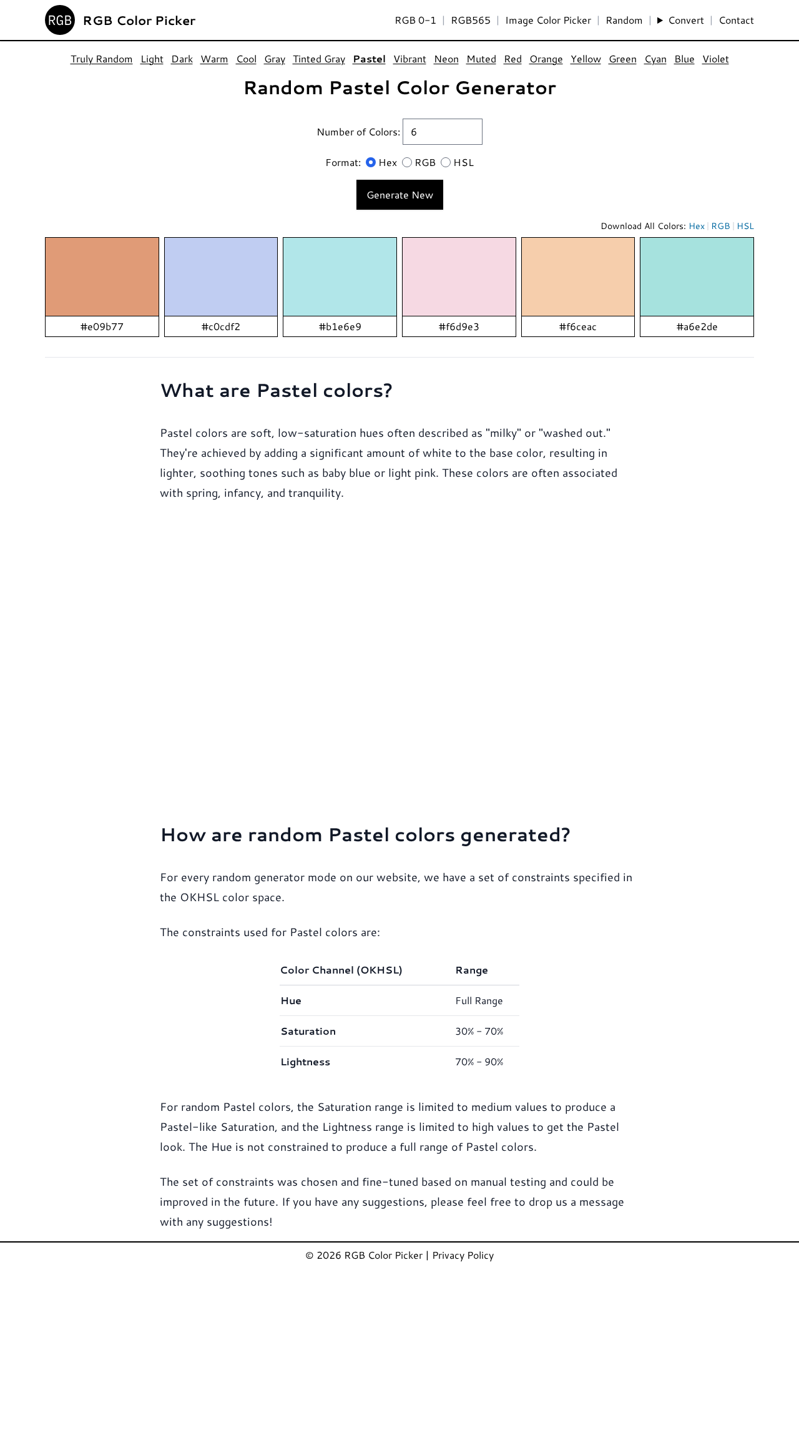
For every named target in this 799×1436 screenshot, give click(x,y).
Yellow (586, 58)
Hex (387, 162)
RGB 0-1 (415, 19)
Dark (182, 58)
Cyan (655, 58)
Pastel (369, 58)
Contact (736, 19)
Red (513, 58)
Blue (684, 58)
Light (152, 58)
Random (624, 19)
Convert (686, 19)
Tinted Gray (319, 58)
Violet (715, 58)
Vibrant (409, 58)
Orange (546, 58)
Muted (481, 58)
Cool (246, 58)
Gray (274, 58)
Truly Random (102, 58)
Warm (214, 58)
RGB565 (471, 19)
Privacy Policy (463, 1255)
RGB (425, 162)
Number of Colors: (359, 131)
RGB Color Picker (138, 20)
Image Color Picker (548, 19)
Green (623, 58)
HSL (463, 162)
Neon (446, 58)
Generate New (399, 194)
